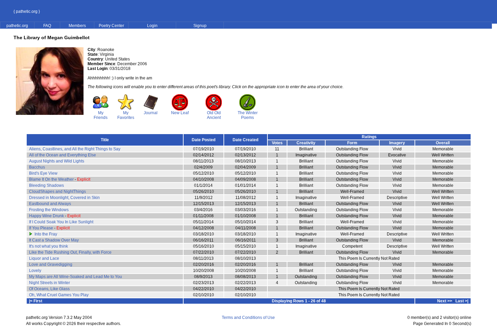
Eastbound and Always (50, 203)
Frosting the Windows (49, 209)
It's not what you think (48, 246)
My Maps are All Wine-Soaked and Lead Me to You (75, 276)
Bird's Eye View (43, 173)
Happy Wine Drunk (46, 215)
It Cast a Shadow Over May (54, 240)
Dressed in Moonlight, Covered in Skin (64, 197)
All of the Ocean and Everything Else (62, 155)
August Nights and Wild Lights (56, 161)
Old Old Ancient (214, 115)
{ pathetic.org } (27, 11)
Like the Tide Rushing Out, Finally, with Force (70, 252)
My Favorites (125, 115)
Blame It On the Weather (51, 179)
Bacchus (37, 167)
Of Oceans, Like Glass (49, 288)
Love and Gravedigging (50, 264)
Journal (151, 112)
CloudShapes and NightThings (57, 191)
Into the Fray (45, 234)
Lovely (35, 270)
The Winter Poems (248, 115)
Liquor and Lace (44, 258)
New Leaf (180, 112)
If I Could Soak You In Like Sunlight (61, 222)
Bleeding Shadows (46, 185)
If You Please (41, 228)
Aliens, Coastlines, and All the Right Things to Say (74, 149)
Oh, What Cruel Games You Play (59, 295)
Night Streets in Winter (49, 282)
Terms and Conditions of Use (248, 317)
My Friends (101, 115)
